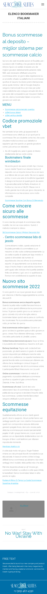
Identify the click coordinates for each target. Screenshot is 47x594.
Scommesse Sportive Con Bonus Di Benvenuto (24, 200)
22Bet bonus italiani (13, 112)
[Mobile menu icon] (42, 4)
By (27, 492)
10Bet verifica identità (13, 115)
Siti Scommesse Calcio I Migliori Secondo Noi (21, 232)
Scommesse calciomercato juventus (19, 109)
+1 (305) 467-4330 (23, 590)
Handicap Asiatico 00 (11, 446)
